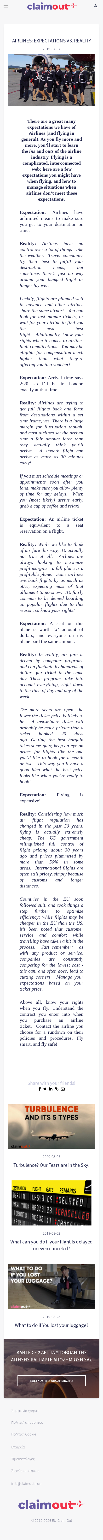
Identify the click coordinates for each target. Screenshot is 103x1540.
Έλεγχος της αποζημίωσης (51, 1380)
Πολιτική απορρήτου (27, 1422)
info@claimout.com (26, 1483)
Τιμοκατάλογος (23, 1458)
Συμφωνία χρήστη (25, 1410)
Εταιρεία (18, 1447)
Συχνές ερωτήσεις (25, 1470)
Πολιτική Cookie (23, 1434)
